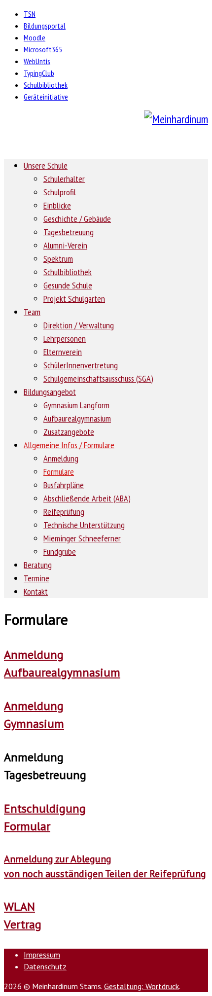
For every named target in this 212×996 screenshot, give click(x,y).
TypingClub (39, 73)
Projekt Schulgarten (74, 298)
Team (32, 312)
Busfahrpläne (63, 485)
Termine (36, 578)
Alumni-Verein (65, 245)
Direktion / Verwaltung (78, 325)
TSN (29, 14)
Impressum (42, 955)
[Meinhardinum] (106, 119)
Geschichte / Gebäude (77, 218)
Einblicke (57, 205)
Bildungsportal (45, 26)
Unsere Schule (46, 165)
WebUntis (37, 61)
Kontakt (36, 591)
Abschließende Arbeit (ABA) (87, 498)
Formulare (58, 471)
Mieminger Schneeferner (82, 538)
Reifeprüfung (63, 511)
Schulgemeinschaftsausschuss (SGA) (98, 378)
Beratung (38, 564)
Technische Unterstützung (84, 525)
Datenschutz (45, 966)
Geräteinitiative (46, 97)
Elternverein (62, 351)
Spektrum (58, 258)
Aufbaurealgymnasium (77, 418)
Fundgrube (59, 551)
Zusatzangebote (68, 431)
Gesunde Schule (67, 285)
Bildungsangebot (50, 391)
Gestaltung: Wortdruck (141, 986)
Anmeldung (60, 458)
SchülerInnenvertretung (80, 365)
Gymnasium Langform (76, 405)
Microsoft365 (43, 49)
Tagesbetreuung (68, 232)
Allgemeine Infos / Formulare (69, 445)
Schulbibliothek (46, 85)
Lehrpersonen (64, 338)
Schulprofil (59, 192)
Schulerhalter (64, 178)
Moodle (34, 37)
